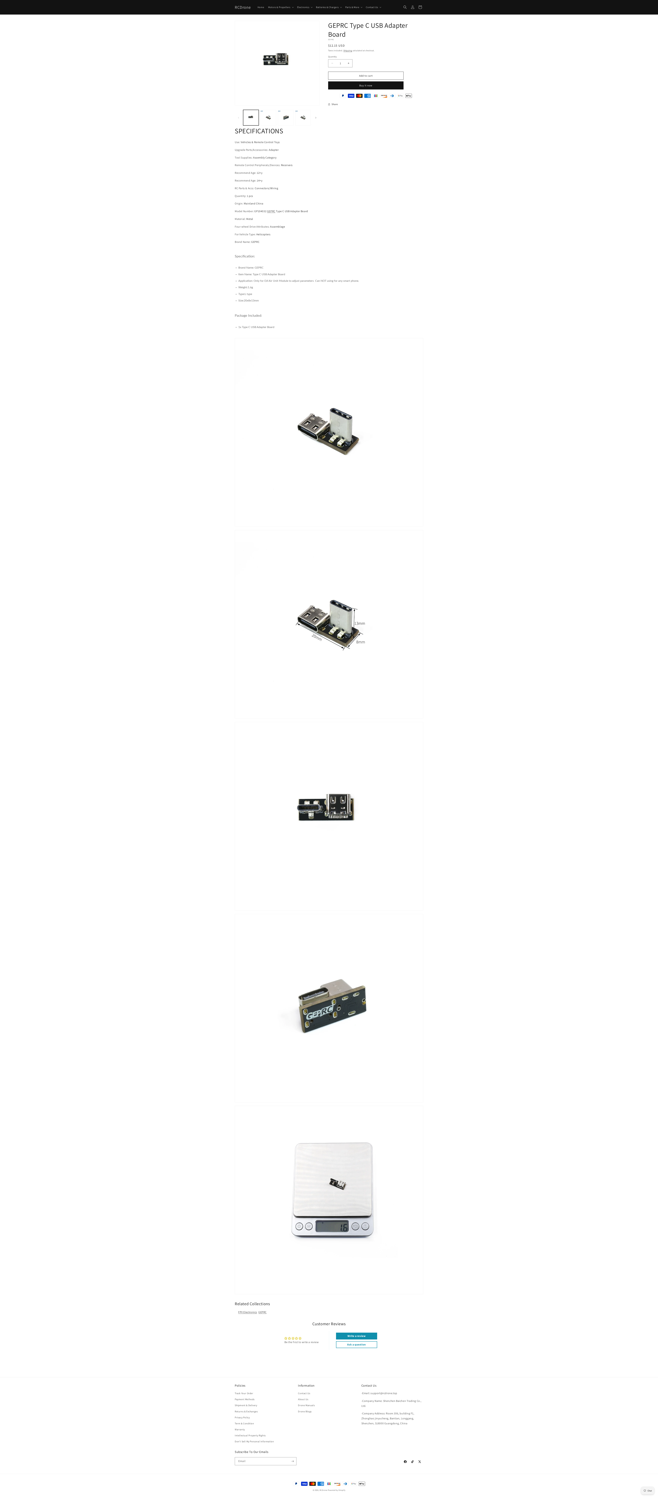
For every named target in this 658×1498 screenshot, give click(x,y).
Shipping (347, 50)
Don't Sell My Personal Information (254, 1441)
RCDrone (323, 1490)
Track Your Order (244, 1393)
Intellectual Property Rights (250, 1435)
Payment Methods (245, 1399)
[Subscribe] (292, 1461)
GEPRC (271, 211)
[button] (280, 7)
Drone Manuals (306, 1405)
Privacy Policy (242, 1417)
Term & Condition (244, 1423)
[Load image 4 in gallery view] (303, 117)
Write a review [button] (356, 1336)
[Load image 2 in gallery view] (268, 117)
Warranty (240, 1429)
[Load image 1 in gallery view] (251, 117)
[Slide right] (316, 118)
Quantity (332, 56)
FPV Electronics (247, 1312)
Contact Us (304, 1393)
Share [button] (335, 104)
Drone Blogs (305, 1411)
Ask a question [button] (356, 1344)
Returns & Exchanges (246, 1411)
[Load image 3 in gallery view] (286, 117)
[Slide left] (238, 118)
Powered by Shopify (336, 1490)
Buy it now (365, 85)
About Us (303, 1399)
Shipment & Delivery (246, 1405)
